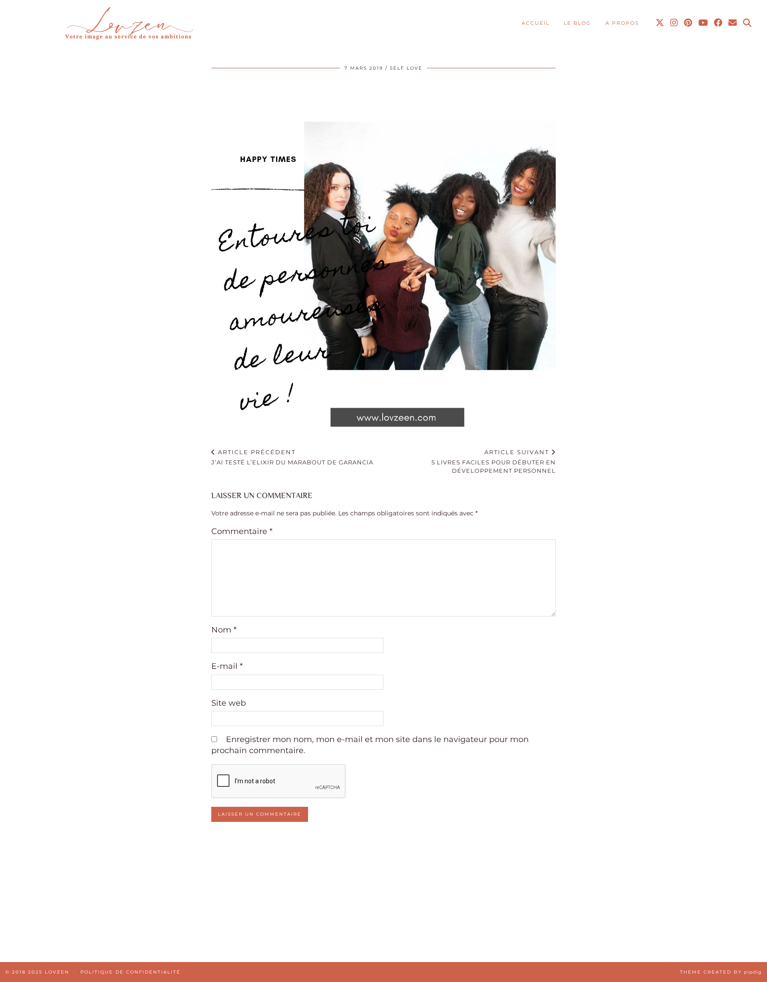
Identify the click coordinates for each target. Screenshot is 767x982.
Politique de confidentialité (130, 972)
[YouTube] (703, 23)
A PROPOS (622, 23)
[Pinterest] (688, 23)
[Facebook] (718, 23)
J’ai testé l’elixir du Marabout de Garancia (292, 457)
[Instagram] (674, 23)
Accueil (536, 23)
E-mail (227, 666)
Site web (228, 703)
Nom (224, 630)
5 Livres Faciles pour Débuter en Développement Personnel (493, 461)
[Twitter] (660, 23)
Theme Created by (721, 972)
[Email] (733, 23)
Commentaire (242, 531)
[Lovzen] (127, 25)
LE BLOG (577, 23)
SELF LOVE (406, 68)
